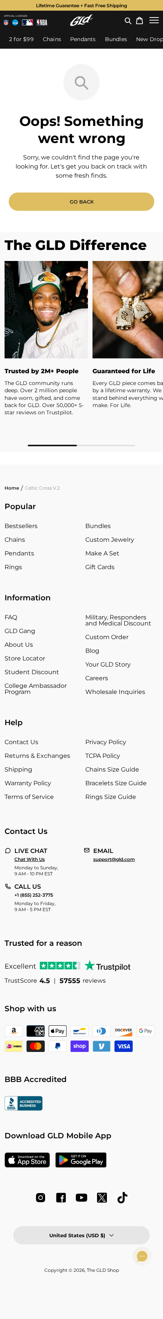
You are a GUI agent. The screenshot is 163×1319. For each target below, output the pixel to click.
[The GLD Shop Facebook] (61, 1197)
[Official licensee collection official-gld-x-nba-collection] (42, 22)
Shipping (18, 769)
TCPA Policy (102, 755)
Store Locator (25, 658)
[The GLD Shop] (81, 20)
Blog (92, 650)
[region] (81, 353)
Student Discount (32, 672)
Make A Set (102, 553)
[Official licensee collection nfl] (6, 22)
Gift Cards (99, 567)
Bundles (98, 526)
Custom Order (107, 637)
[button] (128, 20)
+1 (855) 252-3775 (33, 895)
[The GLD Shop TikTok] (122, 1197)
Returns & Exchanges (37, 755)
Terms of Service (29, 796)
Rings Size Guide (110, 796)
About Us (19, 644)
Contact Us (21, 742)
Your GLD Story (108, 664)
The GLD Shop (103, 1270)
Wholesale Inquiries (115, 691)
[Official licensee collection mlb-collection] (27, 22)
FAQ (11, 617)
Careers (96, 678)
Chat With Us (29, 859)
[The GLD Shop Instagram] (40, 1197)
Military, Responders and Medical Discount (118, 620)
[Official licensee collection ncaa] (15, 22)
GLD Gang (20, 631)
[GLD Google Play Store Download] (81, 1160)
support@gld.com (114, 859)
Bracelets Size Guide (116, 783)
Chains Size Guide (112, 769)
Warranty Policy (28, 783)
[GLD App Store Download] (27, 1160)
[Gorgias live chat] (142, 1256)
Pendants (19, 553)
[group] (81, 5)
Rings (13, 567)
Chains (15, 539)
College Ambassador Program (36, 688)
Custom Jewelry (109, 539)
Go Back (82, 202)
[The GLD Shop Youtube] (81, 1197)
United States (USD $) (77, 1235)
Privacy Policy (105, 742)
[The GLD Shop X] (102, 1197)
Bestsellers (21, 526)
